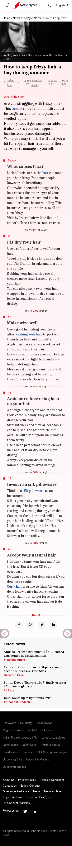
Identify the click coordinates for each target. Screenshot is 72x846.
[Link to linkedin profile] (34, 811)
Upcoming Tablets (14, 766)
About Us (8, 779)
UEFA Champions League (51, 752)
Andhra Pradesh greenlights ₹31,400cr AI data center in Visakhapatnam (34, 654)
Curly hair (14, 587)
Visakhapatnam (14, 659)
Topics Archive (12, 797)
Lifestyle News (31, 18)
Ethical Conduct (30, 785)
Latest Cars (29, 744)
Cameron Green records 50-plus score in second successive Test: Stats (34, 669)
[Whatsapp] (30, 625)
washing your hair (28, 334)
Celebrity (26, 723)
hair (45, 173)
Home (6, 18)
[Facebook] (19, 625)
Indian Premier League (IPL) (20, 737)
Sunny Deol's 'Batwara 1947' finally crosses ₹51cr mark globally (35, 684)
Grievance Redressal (16, 791)
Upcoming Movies (37, 759)
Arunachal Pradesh (17, 702)
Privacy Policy (27, 779)
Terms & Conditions (52, 779)
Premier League (50, 744)
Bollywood (9, 723)
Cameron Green (15, 675)
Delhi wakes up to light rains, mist (27, 698)
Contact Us (10, 785)
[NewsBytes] (25, 5)
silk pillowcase (33, 491)
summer (18, 108)
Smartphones (11, 752)
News (16, 18)
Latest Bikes (10, 744)
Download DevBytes (39, 797)
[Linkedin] (53, 625)
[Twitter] (42, 625)
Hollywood (47, 730)
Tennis (27, 752)
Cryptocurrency (13, 730)
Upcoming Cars (12, 759)
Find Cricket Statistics (16, 802)
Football (32, 730)
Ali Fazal (9, 690)
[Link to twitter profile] (25, 811)
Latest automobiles (53, 737)
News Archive (53, 791)
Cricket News (44, 723)
